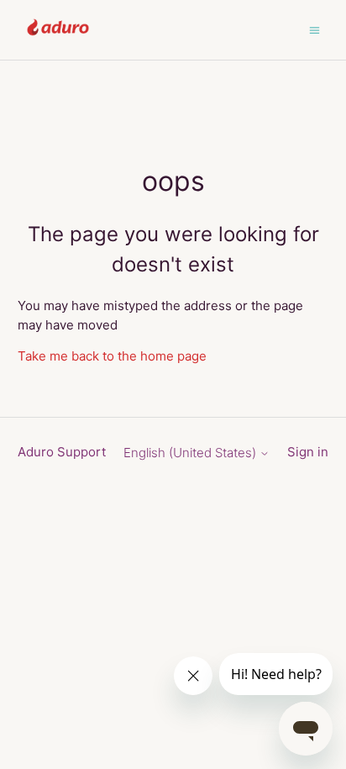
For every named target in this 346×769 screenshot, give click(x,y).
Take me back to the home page (112, 356)
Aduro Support (62, 452)
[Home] (58, 38)
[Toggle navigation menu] (314, 29)
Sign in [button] (307, 452)
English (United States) (191, 452)
